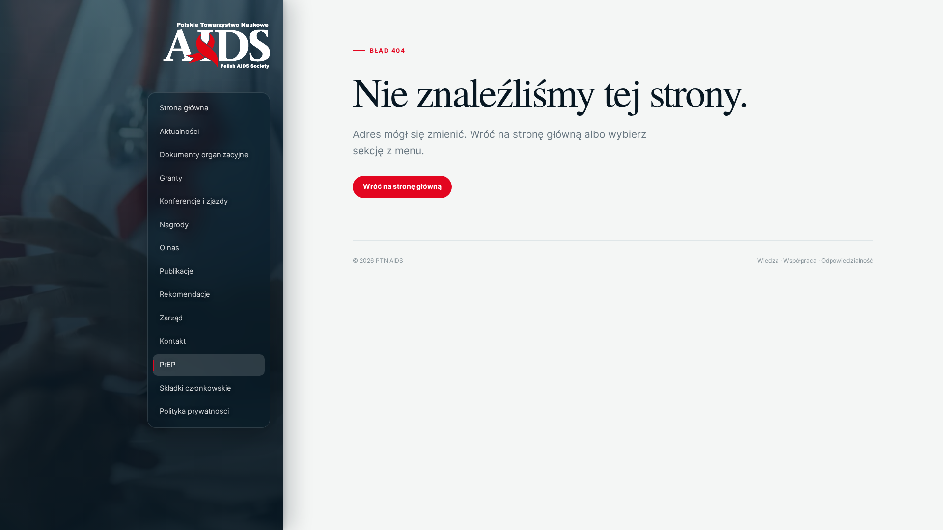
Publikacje (177, 271)
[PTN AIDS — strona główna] (208, 47)
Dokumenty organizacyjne (204, 154)
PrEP (167, 364)
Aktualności (179, 131)
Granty (171, 178)
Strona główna (184, 108)
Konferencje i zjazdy (194, 201)
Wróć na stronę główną (402, 186)
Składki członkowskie (195, 388)
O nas (169, 248)
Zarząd (171, 318)
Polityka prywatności (194, 411)
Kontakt (173, 341)
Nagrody (174, 224)
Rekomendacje (185, 295)
